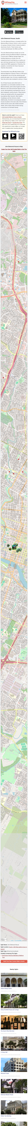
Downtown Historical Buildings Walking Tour (13, 957)
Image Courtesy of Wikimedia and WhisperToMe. (10, 1055)
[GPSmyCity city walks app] (9, 3)
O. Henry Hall (4, 1052)
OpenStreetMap (18, 940)
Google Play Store (17, 123)
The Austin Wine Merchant (7, 1031)
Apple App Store (6, 123)
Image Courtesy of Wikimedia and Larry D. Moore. (11, 1012)
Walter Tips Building (6, 1116)
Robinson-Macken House (7, 1095)
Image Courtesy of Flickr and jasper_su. (8, 991)
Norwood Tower (5, 1073)
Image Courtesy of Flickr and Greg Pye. (8, 1033)
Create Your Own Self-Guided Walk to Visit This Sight (14, 150)
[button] (14, 547)
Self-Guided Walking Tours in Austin (12, 117)
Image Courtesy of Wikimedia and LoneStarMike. (10, 1076)
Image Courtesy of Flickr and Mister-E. (8, 1118)
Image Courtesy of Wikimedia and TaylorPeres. (10, 110)
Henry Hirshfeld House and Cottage (10, 1010)
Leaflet (11, 940)
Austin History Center (6, 989)
